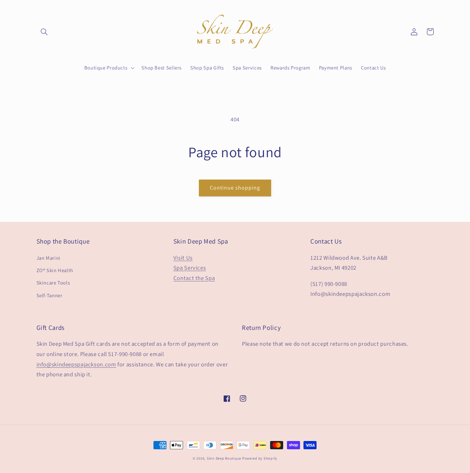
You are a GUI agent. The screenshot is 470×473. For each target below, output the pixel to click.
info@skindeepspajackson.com (76, 364)
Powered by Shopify (259, 458)
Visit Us (183, 257)
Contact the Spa (194, 278)
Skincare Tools (53, 282)
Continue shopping (235, 187)
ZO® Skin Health (54, 270)
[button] (44, 32)
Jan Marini (48, 258)
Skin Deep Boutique (224, 458)
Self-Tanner (49, 295)
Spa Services (189, 267)
